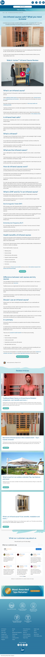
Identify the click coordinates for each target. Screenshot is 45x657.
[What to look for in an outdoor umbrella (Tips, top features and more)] (22, 463)
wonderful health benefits (15, 332)
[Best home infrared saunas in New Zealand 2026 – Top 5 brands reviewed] (22, 424)
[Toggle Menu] (43, 2)
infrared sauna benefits (16, 266)
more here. (16, 283)
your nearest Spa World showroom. (22, 353)
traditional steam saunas (11, 97)
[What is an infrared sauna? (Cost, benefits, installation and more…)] (22, 503)
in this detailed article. (35, 113)
